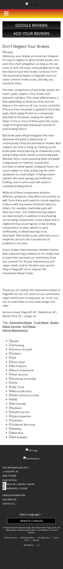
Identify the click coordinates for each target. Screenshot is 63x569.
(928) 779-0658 (9, 475)
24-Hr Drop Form (10, 538)
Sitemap (36, 540)
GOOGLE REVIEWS (31, 25)
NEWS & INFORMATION (13, 495)
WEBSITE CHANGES (31, 521)
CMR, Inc (34, 530)
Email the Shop (9, 479)
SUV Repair (29, 326)
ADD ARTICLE (28, 545)
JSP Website (43, 530)
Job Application (43, 538)
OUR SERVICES (9, 499)
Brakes (54, 322)
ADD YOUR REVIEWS (31, 33)
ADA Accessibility (27, 538)
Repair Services (11, 326)
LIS (38, 545)
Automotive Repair (20, 322)
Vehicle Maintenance (15, 330)
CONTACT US (8, 503)
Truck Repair (41, 322)
